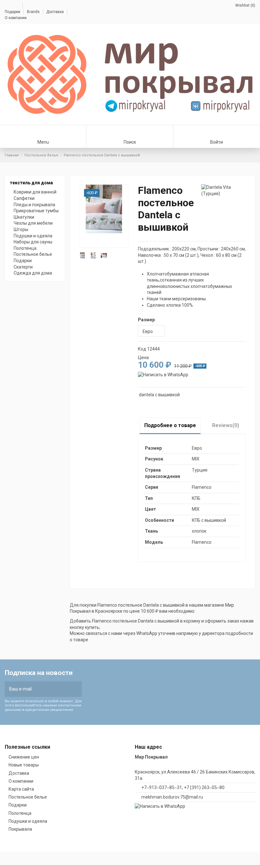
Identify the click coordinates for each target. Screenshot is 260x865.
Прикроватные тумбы (36, 210)
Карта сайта (21, 789)
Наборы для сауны (33, 241)
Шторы (21, 229)
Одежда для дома (33, 273)
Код (142, 348)
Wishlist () (244, 5)
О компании (16, 18)
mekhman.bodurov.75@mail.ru (172, 797)
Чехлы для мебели (33, 223)
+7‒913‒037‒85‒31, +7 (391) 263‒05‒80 (182, 787)
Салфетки (24, 198)
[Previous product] (247, 155)
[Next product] (252, 155)
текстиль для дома (31, 182)
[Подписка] (75, 689)
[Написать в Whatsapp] (163, 374)
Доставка (55, 12)
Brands (34, 12)
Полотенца (25, 248)
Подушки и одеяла (33, 235)
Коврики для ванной (35, 191)
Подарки (13, 12)
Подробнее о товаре (170, 425)
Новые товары (24, 764)
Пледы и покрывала (34, 204)
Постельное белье (33, 254)
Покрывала (20, 829)
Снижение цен (24, 756)
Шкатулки (24, 217)
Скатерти (23, 266)
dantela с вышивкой (159, 394)
